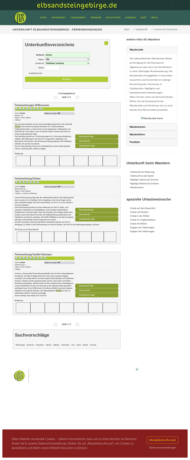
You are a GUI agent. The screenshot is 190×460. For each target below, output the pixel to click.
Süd (73, 345)
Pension (48, 411)
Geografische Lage (87, 146)
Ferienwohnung (51, 415)
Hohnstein (65, 345)
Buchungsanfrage (86, 136)
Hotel (78, 345)
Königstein (103, 417)
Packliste (135, 142)
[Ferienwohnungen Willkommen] (96, 119)
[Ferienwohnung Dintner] (96, 193)
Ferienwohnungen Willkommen (32, 105)
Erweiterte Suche (35, 73)
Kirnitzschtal (75, 422)
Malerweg (82, 408)
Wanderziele (136, 49)
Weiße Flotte (91, 412)
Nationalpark (94, 408)
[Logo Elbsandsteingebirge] (20, 17)
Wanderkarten (137, 127)
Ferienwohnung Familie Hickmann (33, 254)
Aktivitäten (21, 422)
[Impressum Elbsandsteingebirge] (156, 3)
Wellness (87, 422)
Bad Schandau (105, 412)
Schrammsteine (76, 412)
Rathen (85, 345)
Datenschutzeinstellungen (162, 447)
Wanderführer (137, 134)
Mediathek (21, 415)
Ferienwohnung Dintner (28, 178)
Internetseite (84, 141)
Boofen (97, 422)
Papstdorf (40, 345)
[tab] (152, 49)
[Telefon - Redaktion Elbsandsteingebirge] (165, 3)
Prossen (93, 345)
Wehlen (56, 345)
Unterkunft (141, 29)
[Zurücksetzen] (106, 43)
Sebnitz (49, 345)
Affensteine (107, 408)
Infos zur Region (24, 411)
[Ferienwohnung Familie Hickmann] (96, 269)
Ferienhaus (49, 418)
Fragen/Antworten (25, 407)
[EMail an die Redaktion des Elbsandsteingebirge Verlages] (174, 3)
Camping (48, 422)
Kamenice (30, 345)
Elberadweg (20, 345)
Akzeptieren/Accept (162, 440)
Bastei (72, 408)
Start (126, 29)
